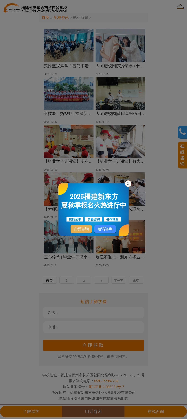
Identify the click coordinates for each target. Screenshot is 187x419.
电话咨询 (105, 229)
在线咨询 (81, 229)
